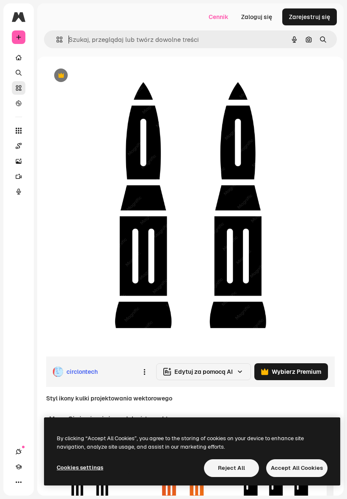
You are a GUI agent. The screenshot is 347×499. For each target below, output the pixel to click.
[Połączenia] (18, 451)
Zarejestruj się (309, 17)
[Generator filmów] (18, 176)
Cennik (219, 17)
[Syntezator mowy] (18, 191)
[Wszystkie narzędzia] (18, 130)
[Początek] (18, 57)
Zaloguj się (256, 17)
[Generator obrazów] (18, 161)
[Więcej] (18, 482)
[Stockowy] (18, 88)
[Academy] (18, 467)
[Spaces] (18, 146)
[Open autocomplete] (56, 39)
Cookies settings (80, 467)
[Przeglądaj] (18, 103)
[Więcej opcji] (144, 371)
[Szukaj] (18, 73)
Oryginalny (104, 76)
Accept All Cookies (297, 468)
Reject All (231, 468)
